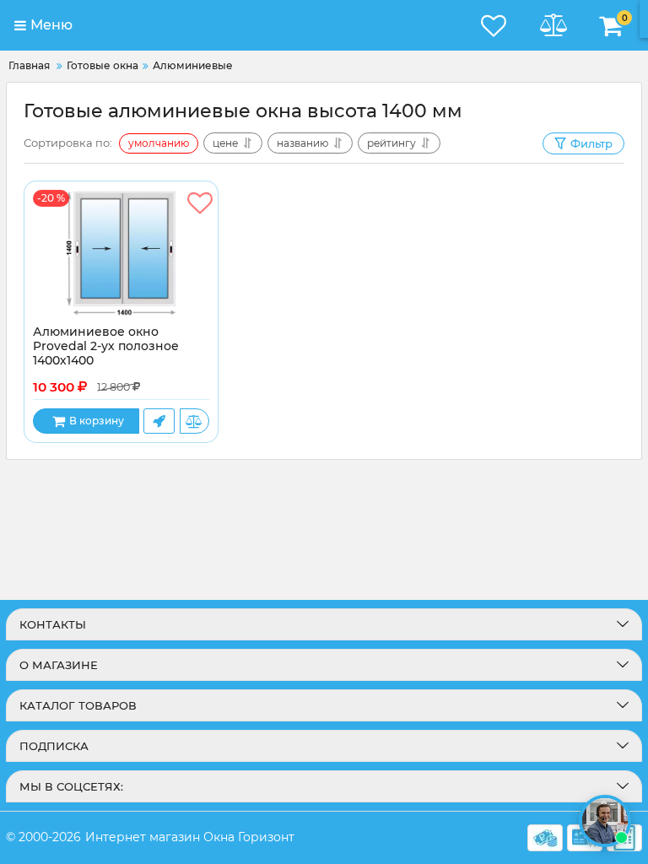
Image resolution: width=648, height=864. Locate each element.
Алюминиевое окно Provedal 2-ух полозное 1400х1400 (106, 346)
